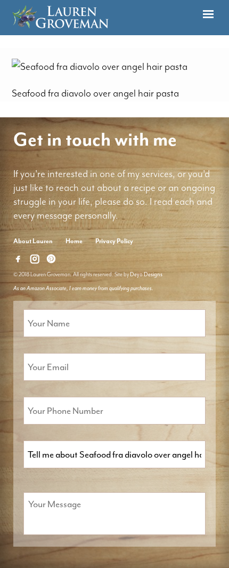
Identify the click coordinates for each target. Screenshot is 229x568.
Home (74, 241)
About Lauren (33, 241)
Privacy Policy (114, 241)
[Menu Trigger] (208, 14)
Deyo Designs (146, 274)
